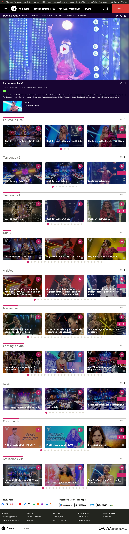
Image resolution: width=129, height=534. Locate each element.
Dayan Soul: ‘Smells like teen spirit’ (63, 256)
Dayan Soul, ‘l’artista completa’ (61, 369)
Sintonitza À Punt (83, 513)
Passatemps (103, 2)
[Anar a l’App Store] (80, 505)
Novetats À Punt (81, 2)
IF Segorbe (9, 2)
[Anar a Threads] (29, 504)
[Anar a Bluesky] (25, 504)
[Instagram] (125, 16)
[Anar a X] (7, 504)
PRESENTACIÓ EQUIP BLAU (59, 445)
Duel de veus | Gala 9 (56, 181)
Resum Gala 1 (53, 407)
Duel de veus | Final (14, 219)
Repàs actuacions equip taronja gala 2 (106, 406)
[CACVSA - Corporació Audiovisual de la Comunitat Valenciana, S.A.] (112, 528)
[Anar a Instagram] (11, 504)
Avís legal (30, 520)
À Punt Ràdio (92, 2)
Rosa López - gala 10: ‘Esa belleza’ (63, 482)
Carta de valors (83, 516)
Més (121, 119)
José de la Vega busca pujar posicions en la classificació (18, 330)
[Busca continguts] (102, 8)
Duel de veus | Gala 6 (31, 105)
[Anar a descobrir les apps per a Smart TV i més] (105, 505)
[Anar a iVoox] (38, 504)
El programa (82, 15)
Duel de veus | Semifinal (58, 219)
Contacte (5, 513)
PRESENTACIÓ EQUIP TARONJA (20, 445)
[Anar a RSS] (51, 504)
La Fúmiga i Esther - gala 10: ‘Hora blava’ (21, 481)
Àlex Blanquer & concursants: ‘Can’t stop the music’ (105, 368)
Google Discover (114, 2)
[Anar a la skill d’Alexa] (92, 505)
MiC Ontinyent (47, 2)
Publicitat (30, 513)
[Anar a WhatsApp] (34, 504)
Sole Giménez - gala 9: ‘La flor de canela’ (104, 481)
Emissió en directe (109, 513)
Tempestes (18, 2)
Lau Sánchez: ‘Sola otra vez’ (18, 256)
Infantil (87, 9)
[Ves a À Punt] (20, 8)
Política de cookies (84, 520)
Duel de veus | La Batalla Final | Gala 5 (22, 142)
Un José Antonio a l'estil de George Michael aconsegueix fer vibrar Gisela (105, 292)
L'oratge (71, 2)
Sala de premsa (57, 513)
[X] (121, 16)
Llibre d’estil (107, 516)
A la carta (63, 9)
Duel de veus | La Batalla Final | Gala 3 (106, 142)
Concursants (34, 15)
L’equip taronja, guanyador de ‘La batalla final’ (21, 368)
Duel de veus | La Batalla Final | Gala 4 (64, 142)
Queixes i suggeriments (9, 516)
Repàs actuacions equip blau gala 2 (22, 407)
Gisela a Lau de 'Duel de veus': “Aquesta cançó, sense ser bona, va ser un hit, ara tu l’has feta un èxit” (63, 292)
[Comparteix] (121, 83)
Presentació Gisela (97, 445)
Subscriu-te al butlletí (34, 516)
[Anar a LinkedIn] (47, 504)
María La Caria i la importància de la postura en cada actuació (64, 330)
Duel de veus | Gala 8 (98, 181)
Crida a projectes (58, 516)
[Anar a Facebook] (3, 504)
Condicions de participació (10, 520)
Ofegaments (36, 2)
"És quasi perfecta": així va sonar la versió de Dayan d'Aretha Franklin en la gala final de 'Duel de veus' (22, 292)
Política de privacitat (59, 520)
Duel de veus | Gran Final (17, 181)
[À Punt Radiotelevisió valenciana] (12, 528)
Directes (120, 8)
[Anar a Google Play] (66, 505)
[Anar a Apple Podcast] (42, 504)
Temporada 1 (71, 15)
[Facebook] (117, 16)
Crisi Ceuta (27, 2)
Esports (45, 9)
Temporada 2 (59, 15)
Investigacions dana (60, 2)
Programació (74, 9)
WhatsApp (124, 2)
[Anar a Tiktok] (16, 504)
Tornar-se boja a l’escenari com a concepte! (104, 330)
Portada (25, 15)
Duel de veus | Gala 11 (99, 219)
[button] (61, 149)
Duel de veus (10, 15)
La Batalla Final (47, 15)
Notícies (37, 9)
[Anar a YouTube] (20, 504)
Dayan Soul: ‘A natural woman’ (103, 256)
